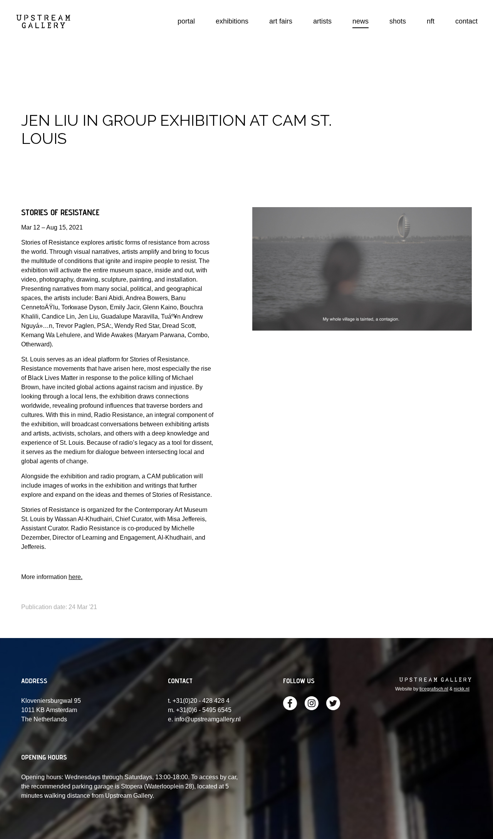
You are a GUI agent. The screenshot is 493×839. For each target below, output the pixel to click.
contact (466, 21)
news (360, 21)
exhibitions (232, 21)
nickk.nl (462, 689)
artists (322, 21)
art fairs (280, 21)
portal (186, 21)
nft (430, 21)
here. (75, 577)
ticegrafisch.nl (433, 689)
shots (397, 21)
